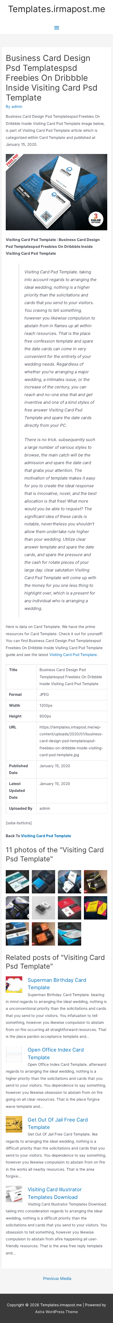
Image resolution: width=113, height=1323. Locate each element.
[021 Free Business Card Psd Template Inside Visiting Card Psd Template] (17, 934)
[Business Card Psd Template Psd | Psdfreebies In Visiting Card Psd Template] (17, 908)
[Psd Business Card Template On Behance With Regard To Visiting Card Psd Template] (69, 908)
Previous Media (57, 1278)
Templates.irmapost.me (56, 9)
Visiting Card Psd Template (73, 654)
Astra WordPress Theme (56, 1312)
